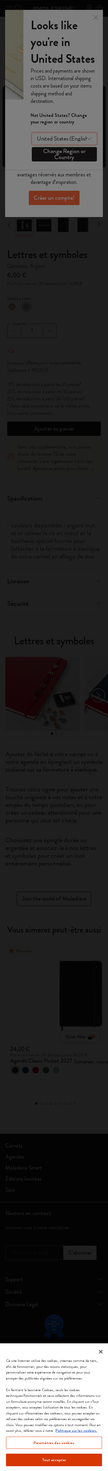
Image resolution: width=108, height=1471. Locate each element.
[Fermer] (100, 1351)
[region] (54, 1407)
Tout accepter (54, 1460)
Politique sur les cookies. (76, 1430)
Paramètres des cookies (54, 1443)
